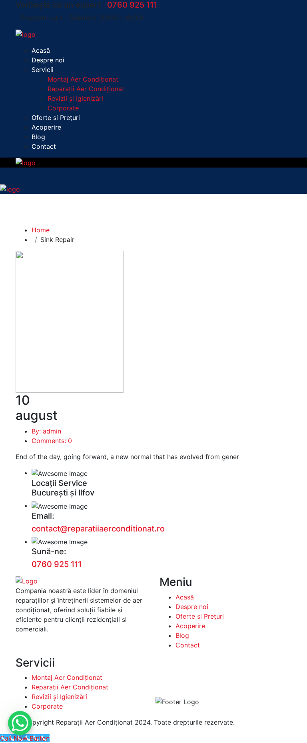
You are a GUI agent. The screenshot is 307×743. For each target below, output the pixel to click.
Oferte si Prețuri (56, 118)
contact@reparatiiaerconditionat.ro (98, 528)
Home (41, 230)
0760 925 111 (132, 5)
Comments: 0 (52, 441)
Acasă (41, 50)
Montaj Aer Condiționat (83, 79)
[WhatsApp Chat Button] (20, 723)
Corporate (63, 108)
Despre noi (48, 60)
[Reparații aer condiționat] (26, 34)
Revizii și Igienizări (75, 98)
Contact (44, 146)
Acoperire (46, 127)
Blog (38, 137)
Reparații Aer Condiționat (86, 89)
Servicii (43, 70)
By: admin (46, 431)
